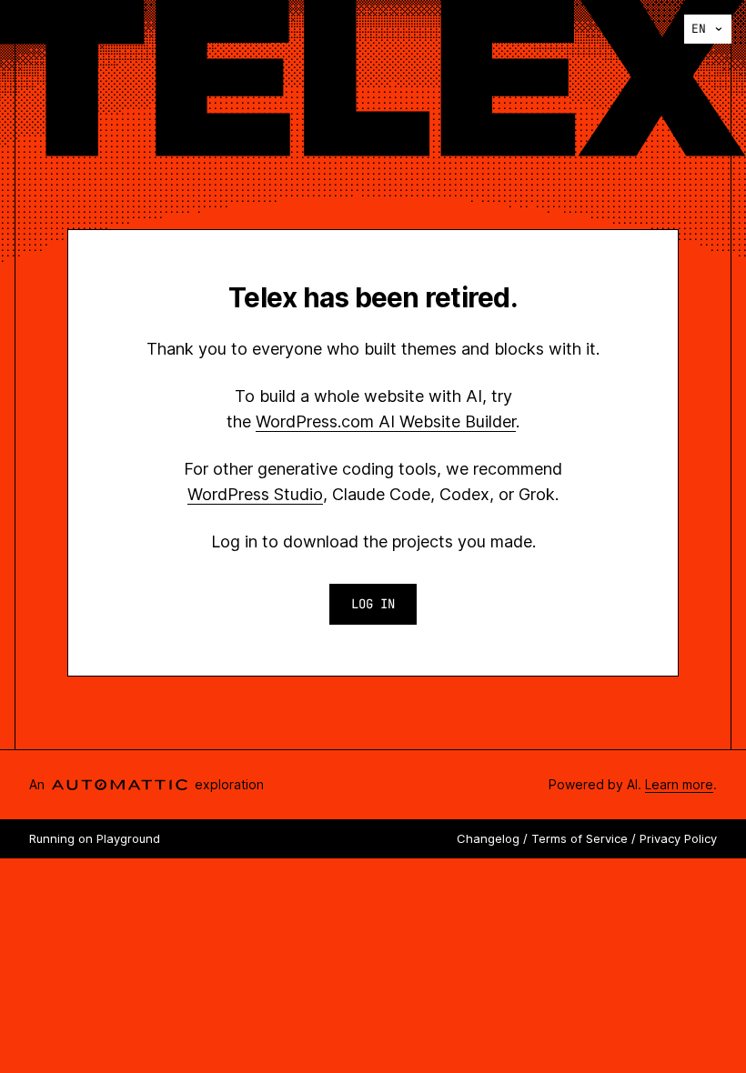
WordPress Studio (255, 494)
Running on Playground (94, 838)
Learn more (679, 784)
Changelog (488, 838)
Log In (373, 604)
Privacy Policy (678, 838)
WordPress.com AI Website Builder (386, 421)
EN (698, 28)
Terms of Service (579, 838)
